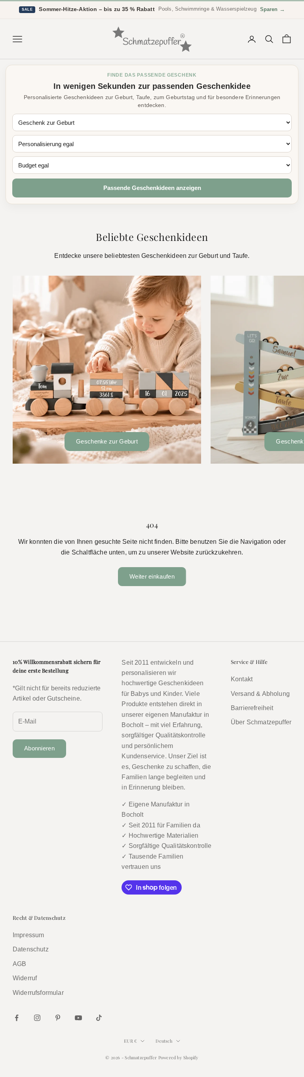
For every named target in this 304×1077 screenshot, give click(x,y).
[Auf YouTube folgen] (78, 1018)
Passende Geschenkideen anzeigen (152, 187)
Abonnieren (39, 748)
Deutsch (164, 1041)
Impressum (28, 935)
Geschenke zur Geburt (107, 441)
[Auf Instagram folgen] (37, 1018)
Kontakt (242, 679)
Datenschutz (31, 949)
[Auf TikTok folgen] (99, 1018)
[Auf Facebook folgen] (17, 1018)
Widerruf (25, 978)
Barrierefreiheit (252, 708)
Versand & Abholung (260, 693)
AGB (19, 963)
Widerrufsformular (38, 992)
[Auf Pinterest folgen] (58, 1018)
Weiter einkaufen (152, 576)
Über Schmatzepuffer (261, 722)
